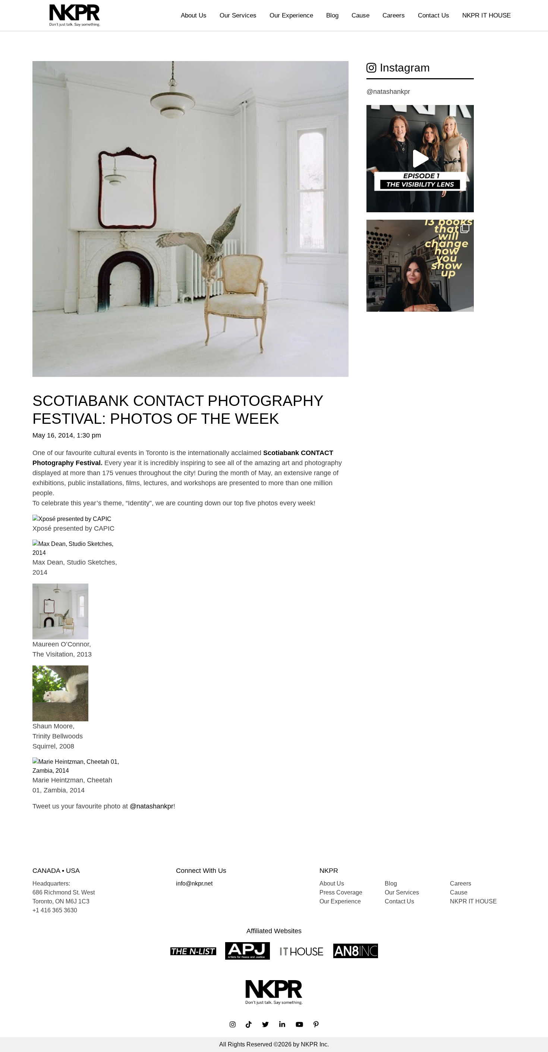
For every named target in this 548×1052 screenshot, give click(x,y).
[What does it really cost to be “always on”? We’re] (420, 158)
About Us (194, 15)
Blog (332, 15)
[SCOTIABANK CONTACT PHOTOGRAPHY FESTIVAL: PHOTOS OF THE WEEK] (190, 226)
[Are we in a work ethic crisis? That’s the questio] (420, 273)
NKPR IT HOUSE (486, 15)
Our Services (238, 15)
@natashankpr (151, 806)
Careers (393, 15)
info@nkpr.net (194, 883)
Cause (360, 15)
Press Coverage (340, 892)
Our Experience (291, 15)
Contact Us (433, 15)
